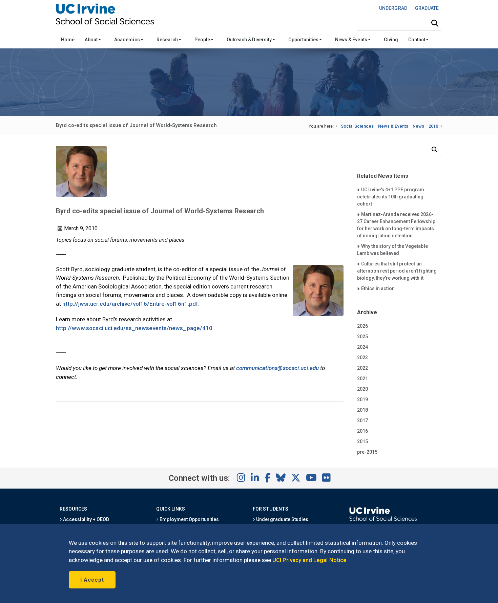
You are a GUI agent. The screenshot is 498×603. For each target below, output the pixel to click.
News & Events (351, 39)
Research (168, 39)
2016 (362, 431)
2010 (433, 126)
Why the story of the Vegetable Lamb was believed (392, 249)
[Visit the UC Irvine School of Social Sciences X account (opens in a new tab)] (295, 478)
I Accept (92, 580)
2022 (362, 368)
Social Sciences (357, 126)
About (92, 39)
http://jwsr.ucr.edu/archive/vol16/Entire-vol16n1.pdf (130, 303)
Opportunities (303, 39)
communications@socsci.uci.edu (277, 368)
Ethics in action (378, 288)
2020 (362, 389)
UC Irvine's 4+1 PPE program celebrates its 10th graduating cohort (390, 197)
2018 (362, 410)
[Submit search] (434, 23)
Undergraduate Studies (281, 519)
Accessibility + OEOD (85, 519)
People (202, 39)
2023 (362, 357)
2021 (362, 378)
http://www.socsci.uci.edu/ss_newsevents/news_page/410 (134, 328)
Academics (127, 39)
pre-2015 (367, 452)
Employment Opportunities (189, 519)
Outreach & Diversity (250, 39)
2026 (362, 326)
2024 (362, 347)
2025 (362, 336)
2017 (362, 420)
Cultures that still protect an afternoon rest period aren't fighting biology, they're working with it (397, 271)
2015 (362, 441)
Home (68, 39)
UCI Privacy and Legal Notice (309, 560)
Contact (417, 39)
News (418, 126)
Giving (391, 39)
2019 (362, 399)
